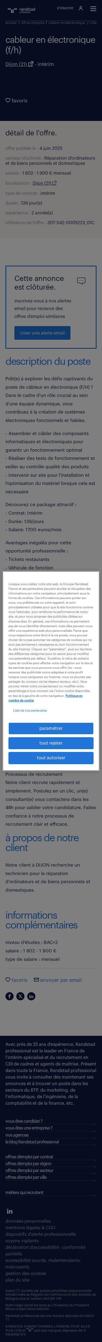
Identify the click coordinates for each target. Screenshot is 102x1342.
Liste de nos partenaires (30, 710)
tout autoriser (51, 758)
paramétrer (51, 728)
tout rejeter (51, 743)
